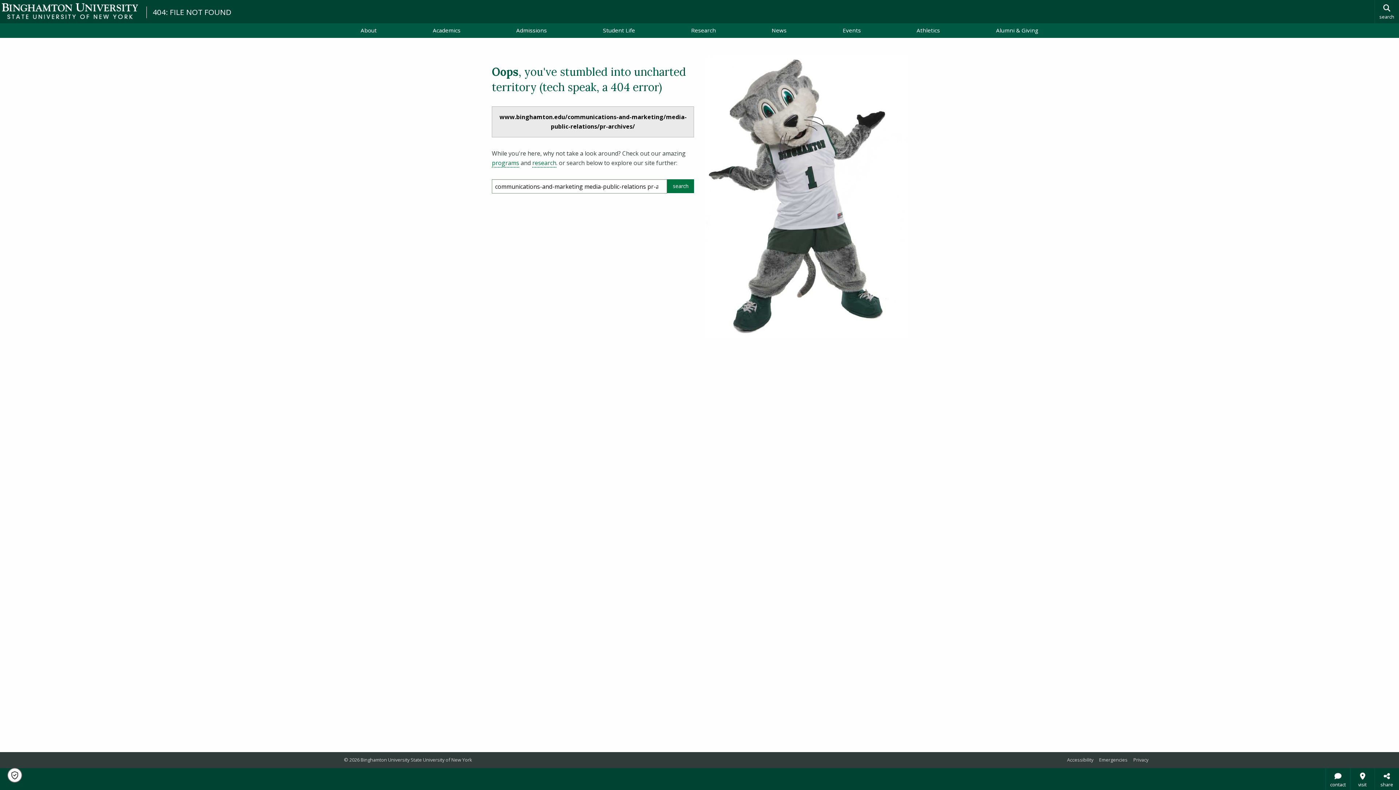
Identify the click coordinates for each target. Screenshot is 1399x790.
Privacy (1140, 759)
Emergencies (1113, 759)
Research (703, 30)
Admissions (531, 30)
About (369, 30)
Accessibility (1080, 759)
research (544, 163)
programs (505, 163)
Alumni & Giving (1017, 30)
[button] (14, 775)
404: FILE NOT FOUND (192, 12)
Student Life (619, 30)
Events (852, 30)
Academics (447, 30)
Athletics (928, 30)
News (779, 30)
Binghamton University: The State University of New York (70, 11)
